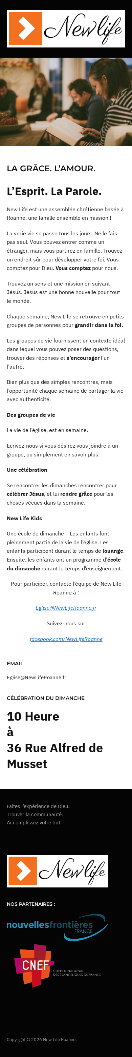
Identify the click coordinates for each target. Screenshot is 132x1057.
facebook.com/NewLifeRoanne (66, 638)
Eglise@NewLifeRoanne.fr (66, 607)
